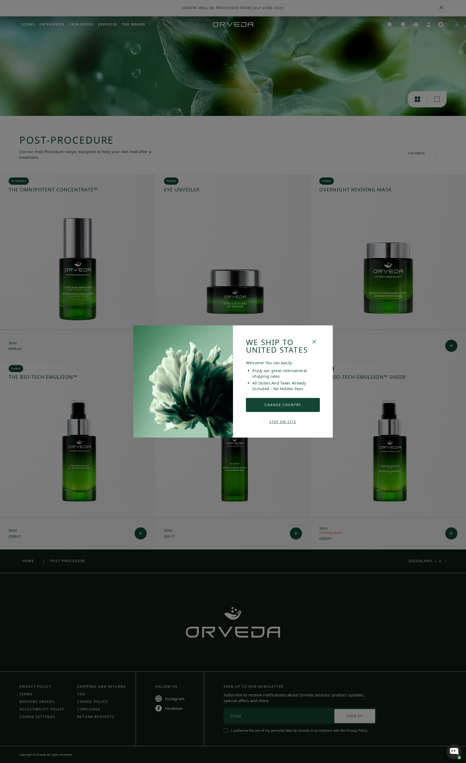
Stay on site (282, 422)
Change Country (283, 405)
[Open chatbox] (454, 751)
